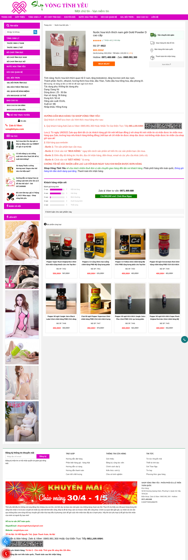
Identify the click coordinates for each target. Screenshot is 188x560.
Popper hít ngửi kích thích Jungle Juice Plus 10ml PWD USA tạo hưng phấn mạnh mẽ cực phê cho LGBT (130, 319)
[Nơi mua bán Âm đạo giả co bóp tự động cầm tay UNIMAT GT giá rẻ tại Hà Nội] (10, 145)
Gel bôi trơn (126, 17)
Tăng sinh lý (34, 17)
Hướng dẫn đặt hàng (74, 459)
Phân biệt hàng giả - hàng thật (78, 463)
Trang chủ (6, 17)
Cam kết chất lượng (74, 474)
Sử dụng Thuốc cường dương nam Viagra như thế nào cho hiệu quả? (26, 168)
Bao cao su (142, 17)
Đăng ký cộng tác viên (115, 463)
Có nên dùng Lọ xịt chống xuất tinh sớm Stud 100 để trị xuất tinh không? (27, 156)
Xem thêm (166, 64)
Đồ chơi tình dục (52, 17)
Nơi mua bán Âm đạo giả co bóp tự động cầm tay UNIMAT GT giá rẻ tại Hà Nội (27, 144)
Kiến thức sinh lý (113, 470)
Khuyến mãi (69, 17)
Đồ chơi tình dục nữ (16, 62)
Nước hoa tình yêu (88, 17)
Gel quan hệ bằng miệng (18, 91)
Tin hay (149, 470)
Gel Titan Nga (151, 466)
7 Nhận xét (107, 40)
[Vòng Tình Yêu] (19, 7)
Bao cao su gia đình (16, 105)
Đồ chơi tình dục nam (17, 57)
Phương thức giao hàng (155, 474)
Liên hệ (154, 17)
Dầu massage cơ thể (16, 96)
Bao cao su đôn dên (16, 110)
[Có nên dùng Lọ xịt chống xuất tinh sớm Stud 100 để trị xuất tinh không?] (10, 157)
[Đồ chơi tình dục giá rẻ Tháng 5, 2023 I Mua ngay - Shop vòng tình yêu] (10, 197)
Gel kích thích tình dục (18, 87)
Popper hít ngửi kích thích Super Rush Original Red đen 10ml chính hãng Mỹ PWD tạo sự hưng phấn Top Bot (164, 319)
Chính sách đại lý (113, 466)
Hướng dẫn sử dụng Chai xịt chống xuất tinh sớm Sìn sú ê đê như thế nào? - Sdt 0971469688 (27, 182)
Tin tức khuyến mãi (154, 459)
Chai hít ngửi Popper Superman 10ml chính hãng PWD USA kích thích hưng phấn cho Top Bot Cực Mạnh (95, 319)
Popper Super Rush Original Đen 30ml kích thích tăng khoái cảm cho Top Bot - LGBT (61, 264)
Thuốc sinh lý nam (15, 43)
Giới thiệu (20, 17)
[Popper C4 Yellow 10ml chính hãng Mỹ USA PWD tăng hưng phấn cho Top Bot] (130, 244)
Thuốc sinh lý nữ (15, 47)
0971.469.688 (108, 57)
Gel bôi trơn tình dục (17, 83)
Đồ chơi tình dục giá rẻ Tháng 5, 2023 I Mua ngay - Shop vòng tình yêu (27, 195)
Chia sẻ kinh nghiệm (114, 474)
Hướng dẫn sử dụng (74, 466)
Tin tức (14, 136)
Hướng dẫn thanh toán (75, 470)
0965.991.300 (130, 57)
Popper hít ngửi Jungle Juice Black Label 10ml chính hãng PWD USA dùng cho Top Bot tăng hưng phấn (61, 319)
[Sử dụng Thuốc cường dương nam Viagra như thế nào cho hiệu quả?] (10, 170)
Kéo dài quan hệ (109, 17)
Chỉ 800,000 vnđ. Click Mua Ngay (116, 196)
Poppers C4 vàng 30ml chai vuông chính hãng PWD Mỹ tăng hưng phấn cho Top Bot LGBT (96, 264)
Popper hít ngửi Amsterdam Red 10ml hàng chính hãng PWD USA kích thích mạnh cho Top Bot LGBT (164, 264)
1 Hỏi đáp (116, 40)
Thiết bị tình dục (152, 463)
